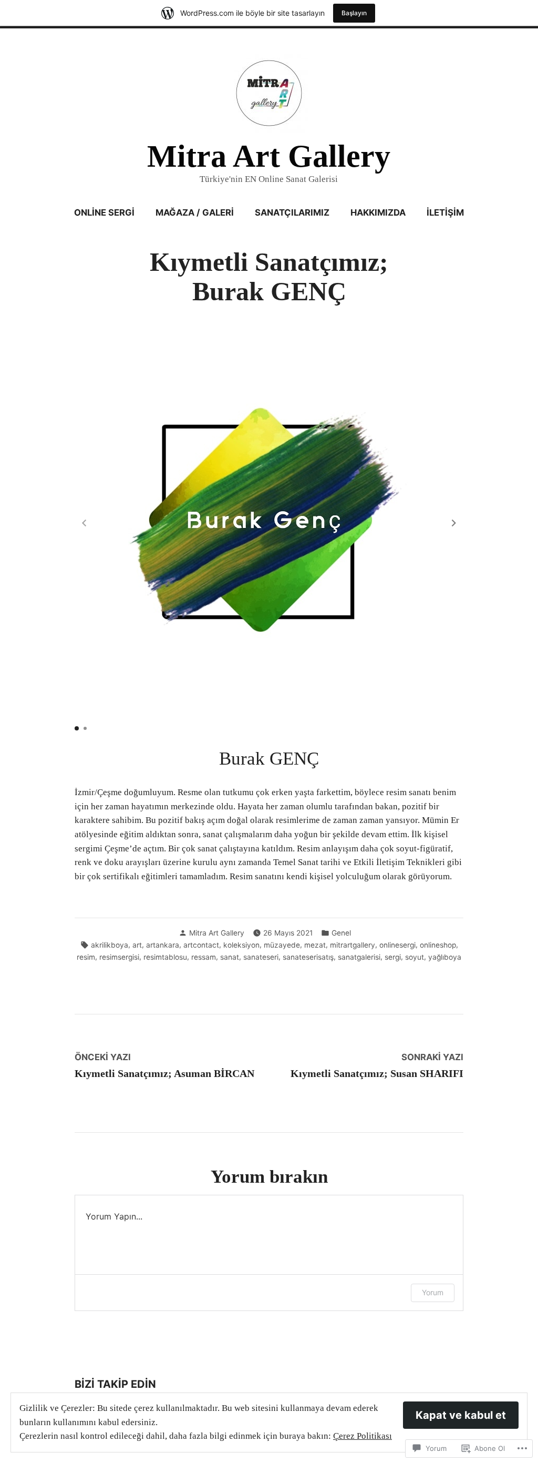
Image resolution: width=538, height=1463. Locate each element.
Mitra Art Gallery (268, 156)
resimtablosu (165, 957)
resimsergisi (119, 957)
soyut (414, 957)
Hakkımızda (378, 212)
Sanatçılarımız (292, 212)
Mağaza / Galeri (195, 212)
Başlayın (354, 13)
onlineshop (438, 945)
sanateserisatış (308, 957)
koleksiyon (241, 945)
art (137, 945)
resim (86, 957)
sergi (393, 957)
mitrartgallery (352, 945)
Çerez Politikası (362, 1436)
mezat (315, 945)
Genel (341, 933)
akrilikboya (109, 945)
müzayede (282, 945)
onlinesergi (397, 945)
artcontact (201, 945)
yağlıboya (444, 957)
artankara (162, 945)
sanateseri (260, 957)
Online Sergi (104, 212)
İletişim (445, 212)
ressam (203, 957)
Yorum (432, 1292)
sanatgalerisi (359, 957)
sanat (229, 957)
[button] (454, 523)
